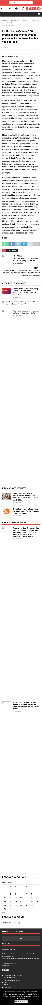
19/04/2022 (17, 297)
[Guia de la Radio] (21, 10)
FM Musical (7, 987)
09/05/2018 (17, 315)
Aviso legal (5, 966)
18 (10, 901)
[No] (39, 997)
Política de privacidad (9, 963)
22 (32, 901)
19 (16, 901)
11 (10, 898)
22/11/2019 (11, 306)
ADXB (6, 985)
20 (21, 901)
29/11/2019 (7, 47)
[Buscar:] (21, 3)
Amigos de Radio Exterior (12, 980)
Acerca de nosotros (8, 949)
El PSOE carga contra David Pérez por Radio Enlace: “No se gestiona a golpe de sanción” (26, 511)
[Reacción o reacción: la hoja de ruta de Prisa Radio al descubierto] (6, 395)
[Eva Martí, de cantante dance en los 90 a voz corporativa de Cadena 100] (3, 302)
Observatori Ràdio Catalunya (13, 975)
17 (5, 901)
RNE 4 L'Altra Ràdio (10, 978)
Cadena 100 (12, 250)
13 (21, 898)
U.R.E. (6, 982)
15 (32, 898)
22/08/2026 (17, 502)
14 (26, 898)
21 (26, 901)
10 (5, 898)
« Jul (3, 912)
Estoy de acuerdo (21, 1001)
